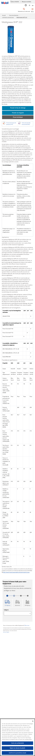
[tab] (7, 603)
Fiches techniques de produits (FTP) (11, 123)
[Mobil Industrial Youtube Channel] (25, 5)
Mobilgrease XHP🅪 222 (22, 17)
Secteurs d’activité (14, 1)
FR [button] (32, 5)
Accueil (4, 15)
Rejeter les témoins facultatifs (17, 748)
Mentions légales (6, 632)
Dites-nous (27, 625)
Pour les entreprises (13, 15)
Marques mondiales (26, 1)
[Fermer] (33, 721)
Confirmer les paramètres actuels (17, 753)
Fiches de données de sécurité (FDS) (26, 123)
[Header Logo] (5, 2)
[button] (32, 10)
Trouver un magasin (18, 113)
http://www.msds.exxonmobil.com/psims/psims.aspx (16, 572)
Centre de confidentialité (17, 743)
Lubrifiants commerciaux (8, 17)
